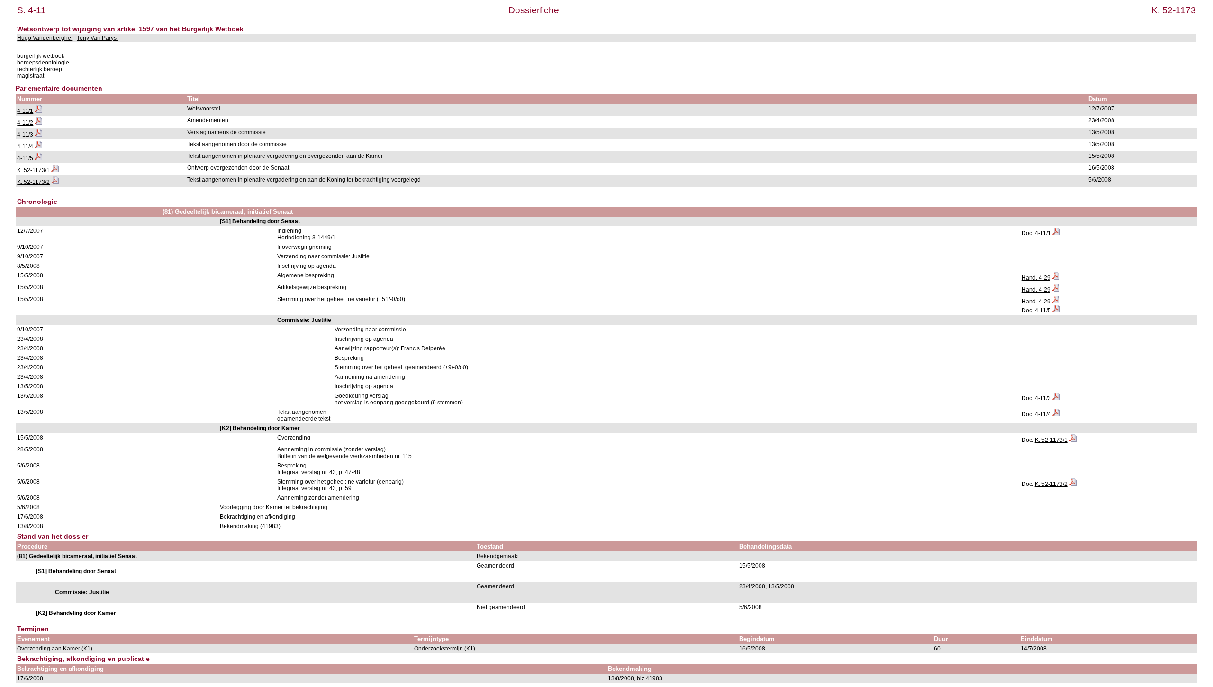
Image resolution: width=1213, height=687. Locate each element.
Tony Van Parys (97, 38)
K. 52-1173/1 (33, 170)
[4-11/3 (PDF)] (38, 134)
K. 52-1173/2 (33, 182)
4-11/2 (25, 122)
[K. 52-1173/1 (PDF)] (55, 170)
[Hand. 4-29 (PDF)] (1055, 278)
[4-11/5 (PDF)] (38, 158)
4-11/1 (25, 111)
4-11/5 (25, 158)
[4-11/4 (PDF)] (38, 146)
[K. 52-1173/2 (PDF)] (55, 182)
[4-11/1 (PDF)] (38, 111)
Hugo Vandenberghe (44, 38)
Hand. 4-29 (1036, 278)
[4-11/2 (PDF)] (38, 122)
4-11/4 (25, 146)
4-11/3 (25, 134)
